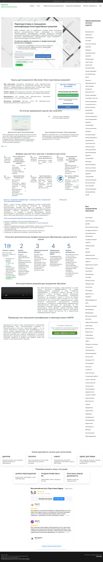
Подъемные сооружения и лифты (89, 338)
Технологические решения (90, 130)
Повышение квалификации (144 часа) (68, 95)
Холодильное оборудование (89, 418)
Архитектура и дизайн (90, 222)
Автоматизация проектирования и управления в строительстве (91, 139)
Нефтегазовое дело (91, 322)
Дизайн (87, 252)
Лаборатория (89, 284)
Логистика (88, 287)
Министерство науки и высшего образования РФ (14, 556)
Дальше (68, 107)
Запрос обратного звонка (64, 333)
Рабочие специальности (90, 6)
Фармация (88, 414)
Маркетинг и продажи (89, 295)
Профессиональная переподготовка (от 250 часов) (68, 99)
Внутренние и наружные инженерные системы (89, 36)
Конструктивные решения (90, 45)
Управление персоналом (89, 409)
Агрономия (88, 217)
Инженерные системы (89, 275)
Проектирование (90, 353)
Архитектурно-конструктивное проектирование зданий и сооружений (90, 152)
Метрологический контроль (91, 317)
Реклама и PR (89, 360)
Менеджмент (89, 313)
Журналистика (90, 255)
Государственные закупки (91, 241)
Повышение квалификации (73, 6)
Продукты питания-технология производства (91, 347)
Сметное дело (89, 373)
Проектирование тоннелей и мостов (91, 96)
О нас (38, 6)
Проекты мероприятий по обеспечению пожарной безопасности (90, 86)
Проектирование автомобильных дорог (90, 74)
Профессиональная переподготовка (53, 6)
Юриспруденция (90, 436)
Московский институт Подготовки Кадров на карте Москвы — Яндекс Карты (51, 549)
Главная (32, 6)
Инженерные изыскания (89, 269)
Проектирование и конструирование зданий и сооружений (91, 121)
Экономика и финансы (89, 428)
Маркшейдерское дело (91, 301)
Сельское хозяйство (88, 368)
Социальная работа (91, 376)
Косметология (89, 280)
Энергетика (89, 423)
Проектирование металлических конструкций (90, 182)
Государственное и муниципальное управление (91, 233)
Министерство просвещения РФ (10, 557)
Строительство (90, 383)
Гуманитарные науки (90, 247)
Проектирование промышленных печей (90, 192)
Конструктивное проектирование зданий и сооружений (90, 172)
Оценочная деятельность (89, 327)
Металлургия (89, 309)
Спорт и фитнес (90, 379)
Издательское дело (91, 265)
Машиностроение (91, 306)
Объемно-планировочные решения (90, 53)
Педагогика (89, 332)
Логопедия (88, 290)
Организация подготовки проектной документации (90, 63)
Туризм (87, 404)
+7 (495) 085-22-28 (58, 1)
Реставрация (89, 363)
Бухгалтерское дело (91, 227)
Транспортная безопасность (89, 399)
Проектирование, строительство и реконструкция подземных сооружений (91, 107)
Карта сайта (4, 554)
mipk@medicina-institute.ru (71, 1)
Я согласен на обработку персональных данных (30, 59)
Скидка (19, 65)
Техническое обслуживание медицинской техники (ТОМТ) (90, 390)
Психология (89, 357)
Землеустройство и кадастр (91, 260)
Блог (100, 6)
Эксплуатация (89, 433)
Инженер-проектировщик (90, 163)
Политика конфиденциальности (93, 554)
